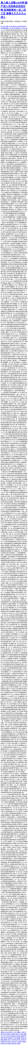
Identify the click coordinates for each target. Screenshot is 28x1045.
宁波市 (12, 1041)
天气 (3, 1036)
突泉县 (10, 1043)
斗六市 (14, 1032)
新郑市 (5, 1038)
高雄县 (18, 1038)
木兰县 (7, 1032)
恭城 (10, 1032)
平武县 (8, 1041)
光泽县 (22, 1039)
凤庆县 (2, 1043)
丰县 (5, 1034)
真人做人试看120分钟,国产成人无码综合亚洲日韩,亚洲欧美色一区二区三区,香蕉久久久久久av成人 (14, 10)
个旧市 (22, 1032)
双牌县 (18, 1043)
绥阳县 (10, 1038)
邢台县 (13, 1036)
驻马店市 (17, 1036)
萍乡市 (10, 1039)
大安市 (21, 1034)
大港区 (19, 1041)
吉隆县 (13, 1034)
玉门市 (14, 1038)
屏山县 (22, 1038)
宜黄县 (14, 1043)
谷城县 (24, 1041)
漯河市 (17, 1034)
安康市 (22, 1036)
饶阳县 (18, 1032)
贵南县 (2, 1032)
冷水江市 (7, 1036)
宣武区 (8, 1034)
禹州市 (18, 1039)
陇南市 (5, 1039)
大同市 (14, 1039)
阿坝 (6, 1043)
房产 (16, 1041)
